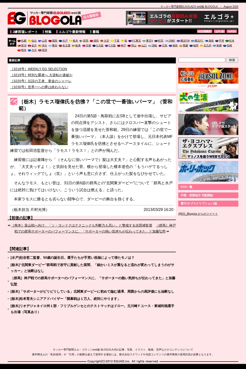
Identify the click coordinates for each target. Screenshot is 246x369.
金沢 (34, 45)
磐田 (54, 45)
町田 (160, 40)
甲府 (221, 40)
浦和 (96, 40)
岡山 (133, 45)
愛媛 (185, 45)
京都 (88, 45)
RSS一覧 (186, 187)
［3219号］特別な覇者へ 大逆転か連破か (41, 78)
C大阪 (112, 45)
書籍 (95, 32)
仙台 (34, 40)
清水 (44, 45)
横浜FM (185, 40)
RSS (233, 31)
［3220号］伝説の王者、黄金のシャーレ (41, 84)
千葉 (116, 40)
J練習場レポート (25, 32)
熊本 (23, 50)
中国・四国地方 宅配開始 (197, 195)
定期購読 (206, 31)
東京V (149, 40)
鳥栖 (219, 45)
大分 (34, 50)
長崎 (229, 45)
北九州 (207, 45)
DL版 (221, 31)
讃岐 (154, 45)
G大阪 (100, 45)
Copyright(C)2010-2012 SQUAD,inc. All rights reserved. (123, 361)
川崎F (171, 40)
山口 (144, 45)
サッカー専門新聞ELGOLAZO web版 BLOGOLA (56, 18)
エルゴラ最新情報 (72, 32)
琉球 (44, 50)
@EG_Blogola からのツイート (198, 213)
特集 (48, 32)
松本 (231, 40)
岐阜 (78, 45)
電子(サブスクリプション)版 (199, 203)
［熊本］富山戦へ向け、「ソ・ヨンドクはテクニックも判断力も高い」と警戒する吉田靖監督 (81, 225)
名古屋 (66, 45)
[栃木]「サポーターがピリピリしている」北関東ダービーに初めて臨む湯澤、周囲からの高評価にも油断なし (92, 291)
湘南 (211, 40)
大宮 (106, 40)
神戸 (123, 45)
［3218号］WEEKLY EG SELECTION (38, 72)
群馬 (85, 40)
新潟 (23, 45)
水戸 (65, 40)
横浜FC (199, 40)
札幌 (23, 40)
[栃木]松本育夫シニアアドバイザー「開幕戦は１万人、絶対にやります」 (66, 299)
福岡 (195, 45)
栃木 (75, 40)
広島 (164, 45)
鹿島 (54, 40)
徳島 (175, 45)
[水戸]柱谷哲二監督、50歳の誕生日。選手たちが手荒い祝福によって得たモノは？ (73, 257)
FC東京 (136, 40)
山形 (44, 40)
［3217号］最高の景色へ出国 (32, 69)
